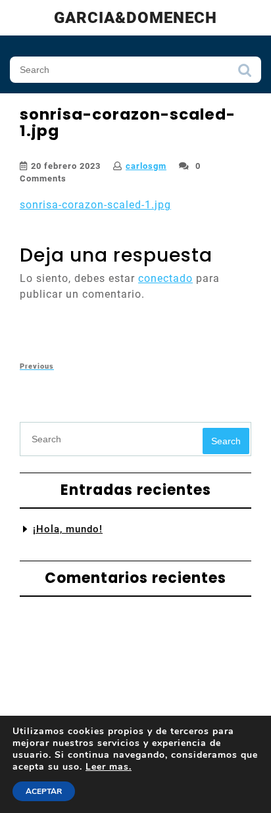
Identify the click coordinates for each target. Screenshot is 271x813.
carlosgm (146, 166)
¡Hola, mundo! (68, 529)
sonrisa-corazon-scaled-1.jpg (95, 204)
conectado (165, 278)
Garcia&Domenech (135, 18)
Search (244, 73)
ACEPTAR (44, 791)
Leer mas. (109, 766)
